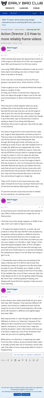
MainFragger (7, 43)
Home (5, 13)
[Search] (41, 13)
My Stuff (13, 13)
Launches (23, 8)
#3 (42, 297)
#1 (42, 55)
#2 (42, 207)
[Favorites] (30, 12)
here (4, 25)
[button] (18, 13)
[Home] (28, 12)
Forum (36, 8)
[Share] (39, 55)
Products (10, 8)
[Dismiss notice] (41, 20)
